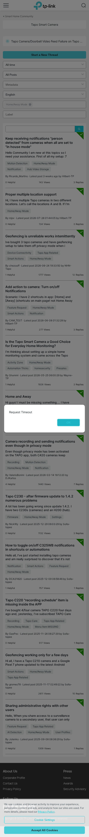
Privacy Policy (46, 811)
